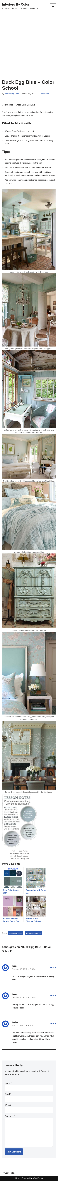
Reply (53, 967)
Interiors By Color (12, 94)
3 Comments (43, 94)
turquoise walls (33, 933)
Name (8, 1083)
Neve (17, 1178)
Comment (10, 1116)
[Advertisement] (29, 49)
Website (8, 1105)
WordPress (38, 1178)
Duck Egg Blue (15, 933)
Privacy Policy (9, 1173)
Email (8, 1094)
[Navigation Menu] (53, 6)
